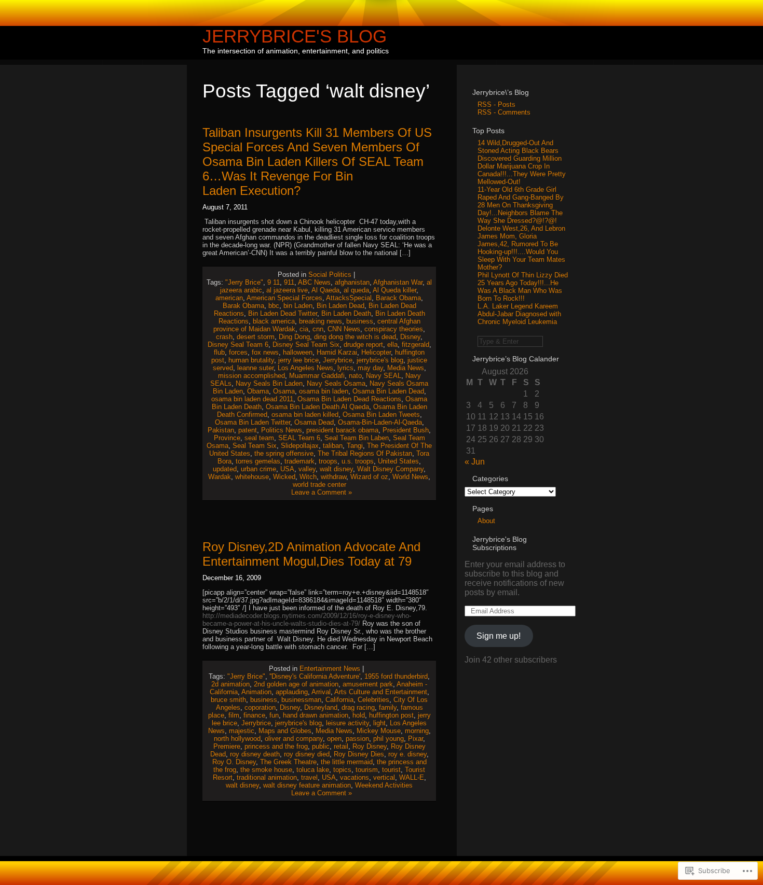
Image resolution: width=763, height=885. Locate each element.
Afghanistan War (398, 282)
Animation (256, 692)
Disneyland (320, 707)
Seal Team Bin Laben (356, 438)
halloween (297, 352)
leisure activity (347, 723)
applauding (292, 692)
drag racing (358, 707)
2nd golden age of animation (296, 684)
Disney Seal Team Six (305, 344)
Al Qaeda (325, 290)
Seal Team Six (255, 445)
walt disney (336, 469)
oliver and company (294, 738)
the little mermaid (347, 762)
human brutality (251, 360)
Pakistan (221, 430)
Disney (410, 337)
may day (370, 368)
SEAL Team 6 (299, 438)
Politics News (281, 430)
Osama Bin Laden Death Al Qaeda (317, 407)
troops (328, 461)
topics (342, 770)
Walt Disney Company (390, 469)
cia (303, 329)
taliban (333, 445)
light (379, 723)
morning (417, 731)
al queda (356, 290)
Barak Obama (243, 306)
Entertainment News (329, 668)
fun (274, 715)
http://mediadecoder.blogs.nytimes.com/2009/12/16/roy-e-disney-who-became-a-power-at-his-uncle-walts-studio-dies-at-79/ (306, 619)
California (339, 700)
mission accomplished (251, 376)
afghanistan (352, 282)
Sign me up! (498, 635)
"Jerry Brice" (244, 282)
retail (341, 746)
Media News (405, 368)
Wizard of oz (369, 477)
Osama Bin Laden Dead (388, 391)
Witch (308, 477)
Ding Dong (294, 337)
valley (307, 469)
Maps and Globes (284, 731)
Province (227, 438)
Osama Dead (314, 422)
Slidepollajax (300, 445)
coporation (260, 707)
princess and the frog (276, 746)
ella (392, 344)
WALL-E (411, 777)
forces (238, 352)
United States (398, 461)
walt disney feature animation (307, 785)
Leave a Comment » (321, 492)
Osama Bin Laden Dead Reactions (349, 399)
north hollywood (237, 738)
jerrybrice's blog (380, 360)
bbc (273, 306)
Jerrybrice (337, 360)
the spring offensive (284, 453)
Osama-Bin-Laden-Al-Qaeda (380, 422)
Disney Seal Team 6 (238, 344)
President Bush (406, 430)
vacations (354, 777)
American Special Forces (284, 298)
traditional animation (267, 777)
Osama (284, 391)
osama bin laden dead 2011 (252, 399)
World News (410, 477)
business (359, 321)
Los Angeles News (305, 368)
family (388, 707)
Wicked (284, 477)
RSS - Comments (504, 112)
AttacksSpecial (349, 298)
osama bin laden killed (304, 414)
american (229, 298)
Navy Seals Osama (336, 383)
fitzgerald (415, 344)
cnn (317, 329)
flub (219, 352)
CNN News (344, 329)
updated (225, 469)
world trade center (319, 484)
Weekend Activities (384, 785)
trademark (299, 461)
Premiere (226, 746)
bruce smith (228, 700)
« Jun (475, 461)
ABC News (314, 282)
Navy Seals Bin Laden (269, 383)
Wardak (219, 477)
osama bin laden (323, 391)
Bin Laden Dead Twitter (282, 313)
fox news (265, 352)
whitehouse (252, 477)
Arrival (321, 692)
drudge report (363, 344)
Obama (258, 391)
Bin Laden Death (346, 313)
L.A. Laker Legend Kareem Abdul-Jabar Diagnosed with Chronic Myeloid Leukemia (519, 314)
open (334, 738)
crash (224, 337)
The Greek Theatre (288, 762)
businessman (301, 700)
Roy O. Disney (234, 762)
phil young (388, 738)
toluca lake (312, 770)
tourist (391, 770)
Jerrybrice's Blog (294, 36)
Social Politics (329, 274)
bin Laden (297, 306)
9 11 (273, 282)
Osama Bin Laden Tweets (381, 414)
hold (358, 715)
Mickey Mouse (379, 731)
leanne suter (255, 368)
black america (274, 321)
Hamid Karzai (337, 352)
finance (254, 715)
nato (355, 376)
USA (287, 469)
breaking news (320, 321)
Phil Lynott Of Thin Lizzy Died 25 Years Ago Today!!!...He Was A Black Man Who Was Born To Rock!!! (523, 286)
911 (289, 282)
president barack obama (342, 430)
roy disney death (255, 754)
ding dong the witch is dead (355, 337)
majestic (241, 731)
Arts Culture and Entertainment (380, 692)
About (486, 521)
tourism (367, 770)
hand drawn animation (315, 715)
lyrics (345, 368)
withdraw (333, 477)
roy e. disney (407, 754)
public (321, 746)
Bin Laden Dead (340, 306)
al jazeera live (287, 290)
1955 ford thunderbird (396, 676)
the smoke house (266, 770)
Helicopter (376, 352)
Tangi (355, 445)
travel (309, 777)
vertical (384, 777)
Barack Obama (398, 298)
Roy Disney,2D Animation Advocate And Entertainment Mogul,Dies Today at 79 (311, 554)
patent (247, 430)
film (233, 715)
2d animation (230, 684)
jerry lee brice (298, 360)
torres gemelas (258, 461)
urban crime (258, 469)
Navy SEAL (383, 376)
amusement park (368, 684)
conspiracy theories (393, 329)
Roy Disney (369, 746)
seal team (259, 438)
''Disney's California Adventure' (314, 676)
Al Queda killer (394, 290)
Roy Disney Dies (359, 754)
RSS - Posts (496, 104)
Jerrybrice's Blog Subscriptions (499, 543)
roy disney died (307, 754)
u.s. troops (358, 461)
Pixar (415, 738)
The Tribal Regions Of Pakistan (365, 453)
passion (357, 738)
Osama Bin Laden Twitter (252, 422)
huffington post (391, 715)
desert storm (256, 337)
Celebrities (373, 700)
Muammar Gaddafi (317, 376)
